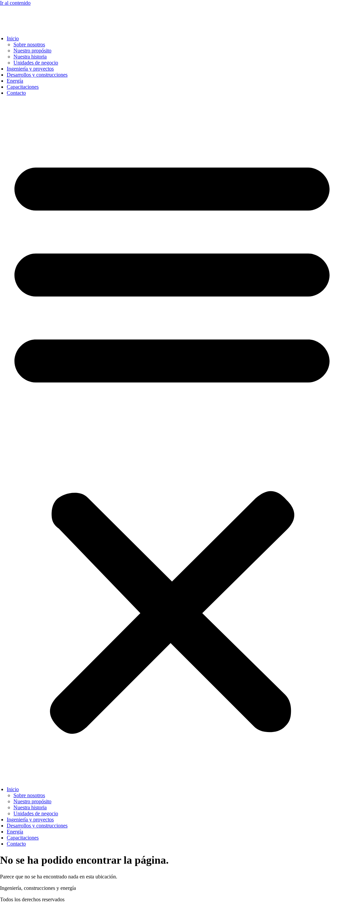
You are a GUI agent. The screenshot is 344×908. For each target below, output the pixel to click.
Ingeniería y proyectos (30, 69)
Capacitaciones (23, 87)
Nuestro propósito (32, 50)
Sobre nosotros (29, 44)
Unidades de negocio (35, 62)
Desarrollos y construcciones (37, 75)
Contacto (16, 93)
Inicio (13, 38)
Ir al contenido (15, 3)
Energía (15, 81)
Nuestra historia (30, 56)
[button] (172, 441)
